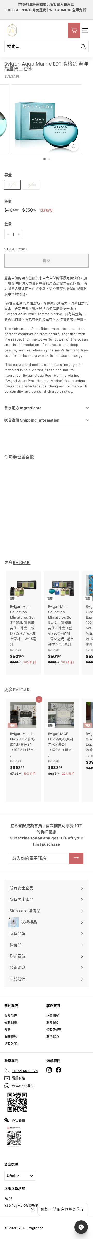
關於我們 (10, 1016)
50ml (12, 185)
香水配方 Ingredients (23, 408)
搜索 (7, 1030)
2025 (8, 1199)
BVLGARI (11, 76)
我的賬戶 (53, 1037)
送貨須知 (53, 1016)
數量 (8, 224)
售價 (8, 201)
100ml (31, 185)
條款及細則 (55, 1030)
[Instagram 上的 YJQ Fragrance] (49, 1070)
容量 (8, 175)
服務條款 (10, 1037)
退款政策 (10, 1044)
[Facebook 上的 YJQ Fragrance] (58, 1070)
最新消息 (10, 1023)
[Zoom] (74, 146)
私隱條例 (53, 1023)
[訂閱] (76, 858)
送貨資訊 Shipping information (32, 420)
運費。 (23, 249)
